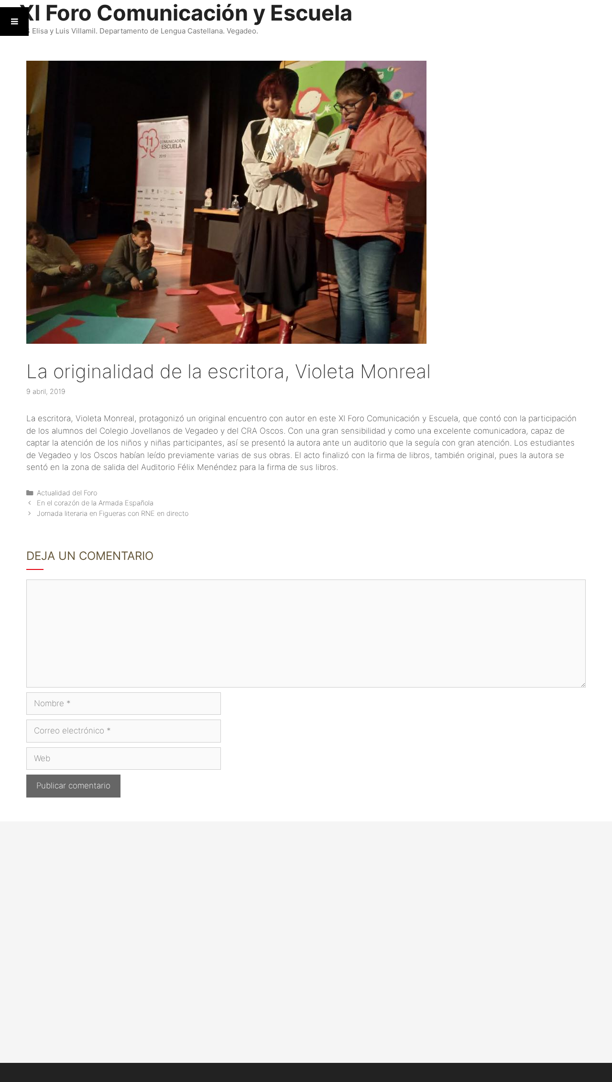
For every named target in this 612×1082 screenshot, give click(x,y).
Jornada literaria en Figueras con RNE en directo (112, 513)
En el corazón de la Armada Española (95, 503)
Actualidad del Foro (67, 493)
